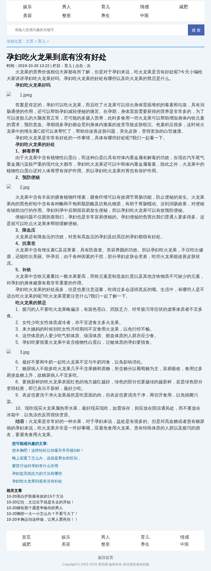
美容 (27, 15)
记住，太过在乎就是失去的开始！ (45, 502)
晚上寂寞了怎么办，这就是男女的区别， (46, 458)
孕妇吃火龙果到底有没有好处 (37, 481)
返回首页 (105, 557)
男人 (66, 6)
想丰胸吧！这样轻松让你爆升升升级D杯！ (48, 450)
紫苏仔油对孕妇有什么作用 (35, 466)
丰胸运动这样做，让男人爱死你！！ (47, 519)
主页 (30, 41)
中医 (144, 15)
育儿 (105, 6)
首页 (26, 537)
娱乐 (27, 6)
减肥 (183, 6)
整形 (66, 15)
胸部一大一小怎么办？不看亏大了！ (47, 513)
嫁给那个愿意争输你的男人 (40, 508)
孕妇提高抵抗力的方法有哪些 (37, 473)
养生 (105, 15)
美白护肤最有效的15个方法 (40, 496)
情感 (144, 6)
